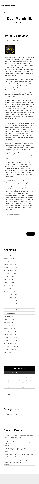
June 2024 (7, 319)
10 (8, 382)
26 (16, 387)
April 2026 (7, 255)
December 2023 (9, 337)
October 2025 (9, 270)
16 (30, 382)
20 (19, 385)
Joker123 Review (16, 35)
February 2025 (9, 295)
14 (23, 382)
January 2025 (9, 298)
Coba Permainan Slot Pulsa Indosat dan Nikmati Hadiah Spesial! (18, 461)
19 (16, 385)
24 (8, 387)
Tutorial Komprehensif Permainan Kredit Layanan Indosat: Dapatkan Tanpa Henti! (19, 449)
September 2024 (10, 310)
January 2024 (9, 334)
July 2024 (7, 316)
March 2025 (8, 292)
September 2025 (10, 273)
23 (30, 385)
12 (16, 382)
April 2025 (7, 289)
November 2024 (9, 304)
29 (26, 387)
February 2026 (9, 261)
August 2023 (8, 349)
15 (26, 382)
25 (12, 387)
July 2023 (7, 352)
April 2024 (7, 325)
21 (23, 385)
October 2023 (9, 343)
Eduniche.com (8, 5)
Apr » (9, 394)
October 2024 (9, 307)
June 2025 (7, 282)
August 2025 (8, 276)
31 (8, 390)
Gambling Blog (18, 214)
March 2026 (8, 258)
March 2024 (8, 328)
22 (26, 385)
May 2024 (7, 322)
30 (30, 387)
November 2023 (9, 340)
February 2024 (9, 331)
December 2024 (9, 301)
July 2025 (7, 279)
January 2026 (9, 264)
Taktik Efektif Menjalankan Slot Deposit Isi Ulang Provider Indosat (19, 455)
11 (12, 382)
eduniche (26, 41)
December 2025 (9, 267)
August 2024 (8, 313)
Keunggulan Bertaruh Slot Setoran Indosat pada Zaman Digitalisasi (19, 436)
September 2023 (10, 346)
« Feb (5, 394)
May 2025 (7, 286)
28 (23, 387)
